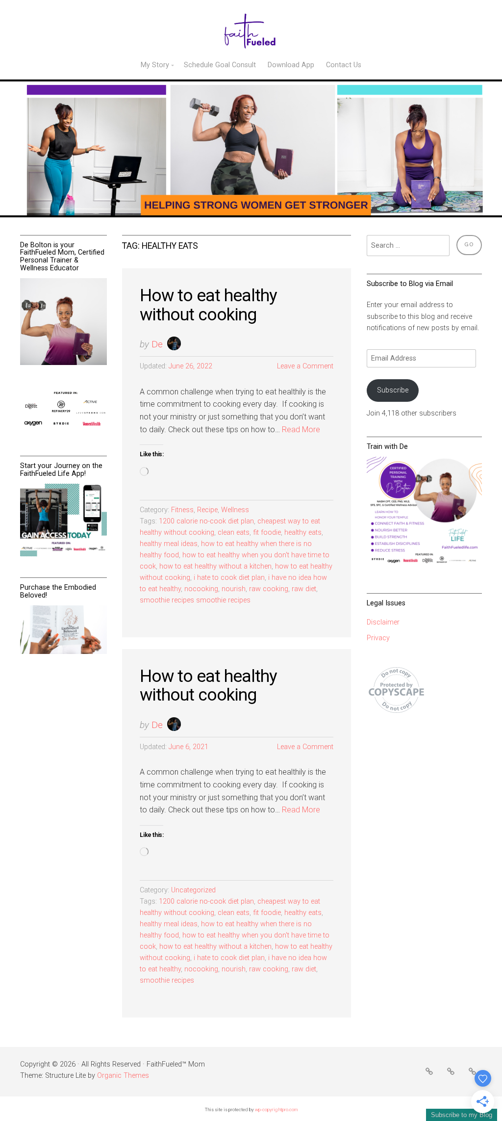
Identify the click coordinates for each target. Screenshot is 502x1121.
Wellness (235, 510)
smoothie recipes (167, 980)
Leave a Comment (305, 366)
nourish (234, 589)
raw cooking (268, 589)
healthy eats (303, 532)
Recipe (207, 510)
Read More (301, 429)
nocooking (201, 589)
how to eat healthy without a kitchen (215, 566)
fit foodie (267, 532)
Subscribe (392, 390)
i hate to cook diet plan (229, 578)
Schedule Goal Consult (220, 65)
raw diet (304, 589)
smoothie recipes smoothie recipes (195, 600)
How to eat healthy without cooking (208, 305)
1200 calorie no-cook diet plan (206, 521)
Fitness (182, 510)
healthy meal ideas (169, 544)
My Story (155, 65)
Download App (291, 65)
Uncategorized (193, 890)
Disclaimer (383, 622)
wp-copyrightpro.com (276, 1109)
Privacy (378, 638)
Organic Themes (123, 1075)
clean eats (234, 532)
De (157, 344)
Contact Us (343, 65)
